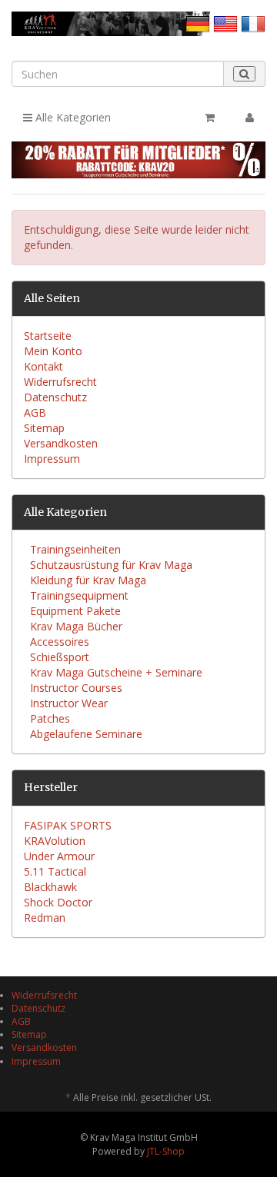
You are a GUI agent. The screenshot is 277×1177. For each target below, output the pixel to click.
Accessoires (59, 641)
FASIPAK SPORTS (68, 825)
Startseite (48, 335)
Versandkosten (61, 443)
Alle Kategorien (71, 117)
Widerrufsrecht (60, 381)
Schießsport (59, 657)
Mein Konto (53, 351)
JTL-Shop (166, 1151)
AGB (35, 412)
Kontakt (43, 366)
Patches (50, 718)
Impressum (52, 458)
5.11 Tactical (55, 871)
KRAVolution (54, 840)
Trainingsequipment (79, 595)
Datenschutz (55, 397)
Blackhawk (50, 886)
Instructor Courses (76, 687)
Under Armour (59, 856)
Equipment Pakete (75, 610)
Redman (44, 917)
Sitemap (44, 428)
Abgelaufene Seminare (86, 733)
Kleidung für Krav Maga (88, 580)
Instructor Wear (69, 703)
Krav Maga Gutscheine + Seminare (116, 672)
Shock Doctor (58, 902)
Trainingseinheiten (75, 549)
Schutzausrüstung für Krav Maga (111, 564)
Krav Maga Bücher (76, 626)
